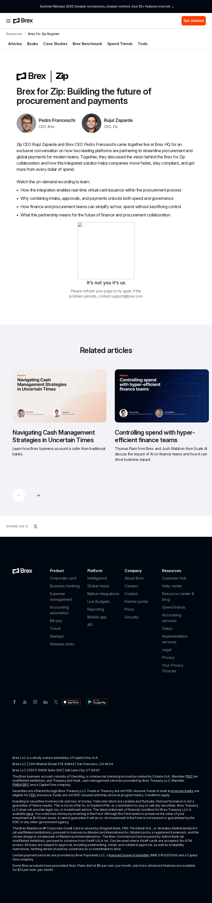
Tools (143, 43)
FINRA (16, 785)
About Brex (134, 578)
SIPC (25, 785)
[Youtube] (25, 701)
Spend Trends (120, 43)
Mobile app (97, 617)
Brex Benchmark (87, 43)
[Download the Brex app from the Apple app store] (71, 702)
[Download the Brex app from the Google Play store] (97, 702)
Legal (166, 649)
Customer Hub (174, 578)
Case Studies (55, 43)
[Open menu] (8, 20)
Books (32, 43)
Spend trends (173, 607)
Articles (15, 43)
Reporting (95, 609)
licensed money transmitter (129, 855)
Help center (172, 586)
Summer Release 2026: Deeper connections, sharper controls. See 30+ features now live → (107, 6)
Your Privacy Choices (173, 668)
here (29, 814)
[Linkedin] (45, 701)
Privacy (168, 657)
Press (129, 609)
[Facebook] (14, 701)
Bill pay (56, 620)
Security (132, 617)
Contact (131, 593)
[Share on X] (35, 526)
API (90, 625)
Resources (14, 34)
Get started (194, 20)
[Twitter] (56, 701)
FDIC (189, 776)
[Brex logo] (23, 21)
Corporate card (63, 578)
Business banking (65, 586)
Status (167, 628)
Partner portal (136, 601)
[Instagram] (35, 701)
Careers (131, 586)
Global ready (98, 586)
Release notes (62, 644)
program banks (182, 791)
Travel (55, 628)
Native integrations (103, 593)
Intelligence (97, 578)
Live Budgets (98, 601)
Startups (57, 636)
